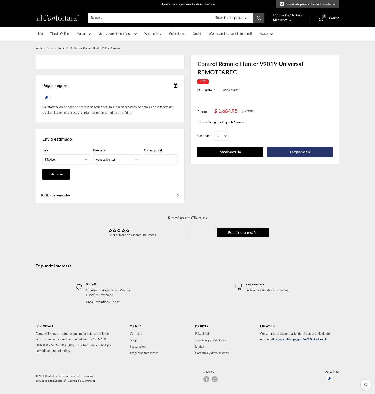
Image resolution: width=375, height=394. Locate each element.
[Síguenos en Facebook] (206, 379)
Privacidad (202, 333)
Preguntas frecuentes (144, 353)
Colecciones (177, 34)
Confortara (206, 89)
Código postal (153, 150)
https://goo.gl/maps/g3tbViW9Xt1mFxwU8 (298, 339)
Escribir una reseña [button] (242, 232)
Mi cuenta (280, 20)
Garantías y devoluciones (212, 353)
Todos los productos (57, 47)
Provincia (99, 150)
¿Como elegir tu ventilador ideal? (230, 34)
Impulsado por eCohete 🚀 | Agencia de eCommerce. (66, 380)
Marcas (81, 34)
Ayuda (264, 34)
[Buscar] (258, 18)
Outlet (197, 34)
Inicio (39, 34)
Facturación (138, 346)
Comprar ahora (300, 152)
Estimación (56, 174)
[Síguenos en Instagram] (215, 379)
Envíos (199, 346)
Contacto (136, 333)
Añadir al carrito (230, 152)
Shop (133, 340)
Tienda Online (59, 34)
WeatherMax (153, 34)
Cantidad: (204, 136)
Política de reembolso (55, 195)
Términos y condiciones (210, 340)
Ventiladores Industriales (115, 34)
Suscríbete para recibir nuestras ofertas (311, 4)
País (45, 150)
